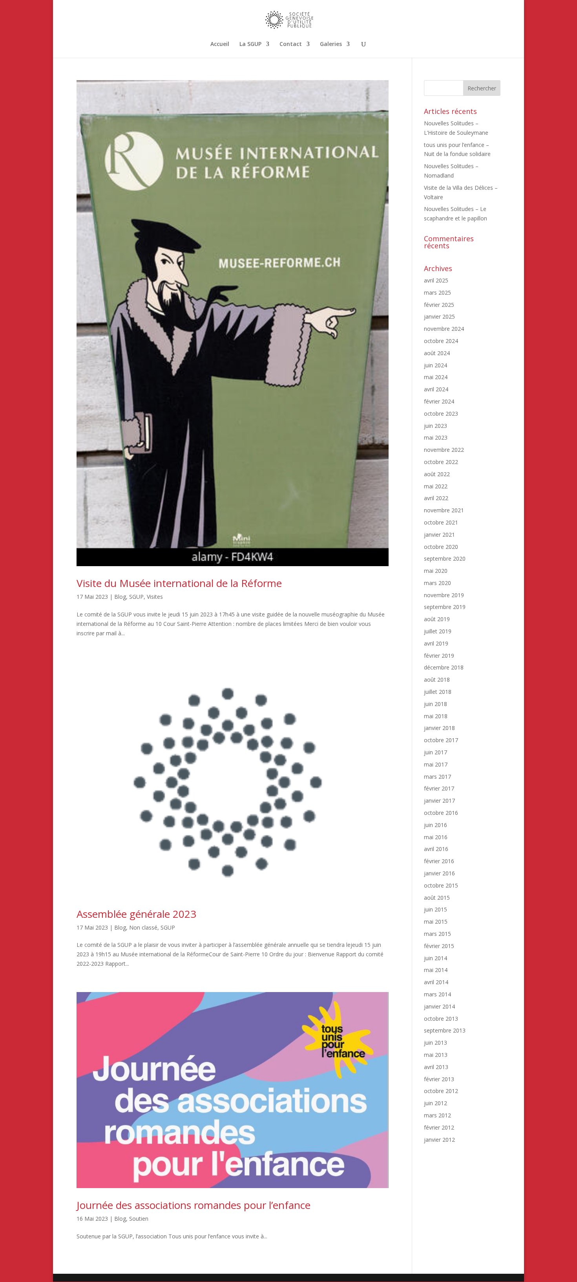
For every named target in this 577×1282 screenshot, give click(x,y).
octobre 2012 (441, 1091)
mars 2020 (437, 583)
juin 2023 (435, 425)
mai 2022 (435, 486)
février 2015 (439, 946)
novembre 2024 (444, 328)
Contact (290, 44)
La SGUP (250, 44)
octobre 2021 (441, 522)
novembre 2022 (444, 449)
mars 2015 (437, 933)
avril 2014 (436, 982)
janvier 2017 (439, 800)
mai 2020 (435, 570)
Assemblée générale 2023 (136, 914)
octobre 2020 (441, 546)
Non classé (143, 927)
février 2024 (439, 401)
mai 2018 (435, 716)
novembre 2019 (444, 595)
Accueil (219, 44)
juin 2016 (435, 825)
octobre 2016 (441, 812)
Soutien (138, 1218)
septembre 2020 (445, 558)
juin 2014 (435, 958)
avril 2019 (436, 643)
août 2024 (437, 353)
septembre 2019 (445, 607)
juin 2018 (435, 704)
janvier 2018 (439, 728)
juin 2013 (435, 1042)
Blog (120, 596)
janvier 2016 (439, 873)
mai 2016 (435, 837)
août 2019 (437, 619)
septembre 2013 (445, 1030)
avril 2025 (436, 280)
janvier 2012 (439, 1139)
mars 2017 (437, 776)
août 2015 (437, 897)
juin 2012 (435, 1103)
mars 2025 (437, 292)
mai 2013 (435, 1054)
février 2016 (439, 861)
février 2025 (439, 304)
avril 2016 (436, 849)
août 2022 (437, 474)
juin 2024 (435, 365)
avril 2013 (436, 1067)
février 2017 (439, 788)
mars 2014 (437, 994)
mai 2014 (435, 970)
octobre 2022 (441, 462)
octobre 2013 (441, 1018)
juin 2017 (435, 752)
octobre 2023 (441, 413)
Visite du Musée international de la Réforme (179, 583)
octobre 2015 (441, 885)
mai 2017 (435, 764)
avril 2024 (436, 389)
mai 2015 (435, 921)
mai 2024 (435, 377)
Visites (155, 596)
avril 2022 (436, 498)
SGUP (136, 596)
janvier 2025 (439, 316)
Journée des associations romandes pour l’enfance (193, 1205)
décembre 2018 (444, 667)
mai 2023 (435, 437)
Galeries (331, 44)
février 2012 (439, 1127)
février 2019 (439, 655)
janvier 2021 (439, 534)
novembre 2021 (444, 510)
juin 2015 (435, 909)
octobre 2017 (441, 740)
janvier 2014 (439, 1006)
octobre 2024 (441, 341)
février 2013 (439, 1079)
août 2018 (437, 679)
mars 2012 (437, 1115)
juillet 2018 (437, 691)
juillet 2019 (437, 631)
